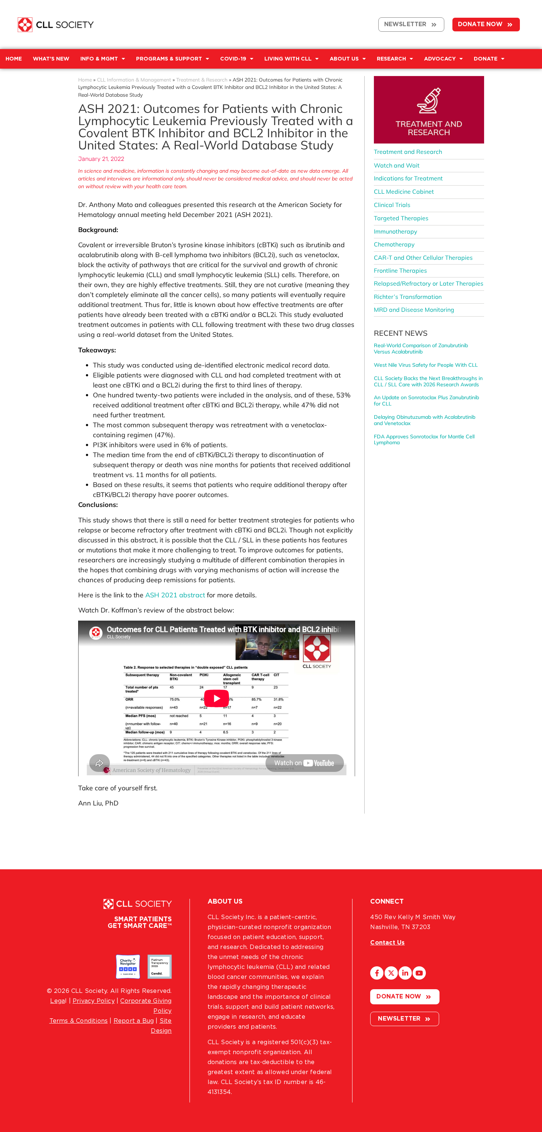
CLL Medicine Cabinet (404, 191)
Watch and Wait (397, 165)
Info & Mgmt (99, 59)
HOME (14, 59)
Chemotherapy (394, 244)
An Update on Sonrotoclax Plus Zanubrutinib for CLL (426, 400)
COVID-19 (233, 59)
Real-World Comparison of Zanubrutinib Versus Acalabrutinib (421, 348)
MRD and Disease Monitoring (414, 309)
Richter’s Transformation (408, 296)
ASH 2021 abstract (175, 595)
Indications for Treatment (408, 178)
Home (85, 79)
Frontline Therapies (400, 270)
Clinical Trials (392, 204)
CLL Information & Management (134, 79)
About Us (344, 59)
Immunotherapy (395, 231)
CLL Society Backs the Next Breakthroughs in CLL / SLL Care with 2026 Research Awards (428, 381)
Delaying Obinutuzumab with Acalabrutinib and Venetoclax (424, 420)
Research (391, 59)
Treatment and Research (408, 151)
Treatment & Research (201, 79)
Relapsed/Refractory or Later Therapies (428, 283)
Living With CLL (288, 59)
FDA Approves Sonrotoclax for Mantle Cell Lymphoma (424, 439)
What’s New (51, 59)
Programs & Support (169, 59)
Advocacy (440, 59)
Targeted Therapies (401, 218)
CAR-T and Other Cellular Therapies (423, 257)
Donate (485, 59)
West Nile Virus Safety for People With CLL (426, 365)
